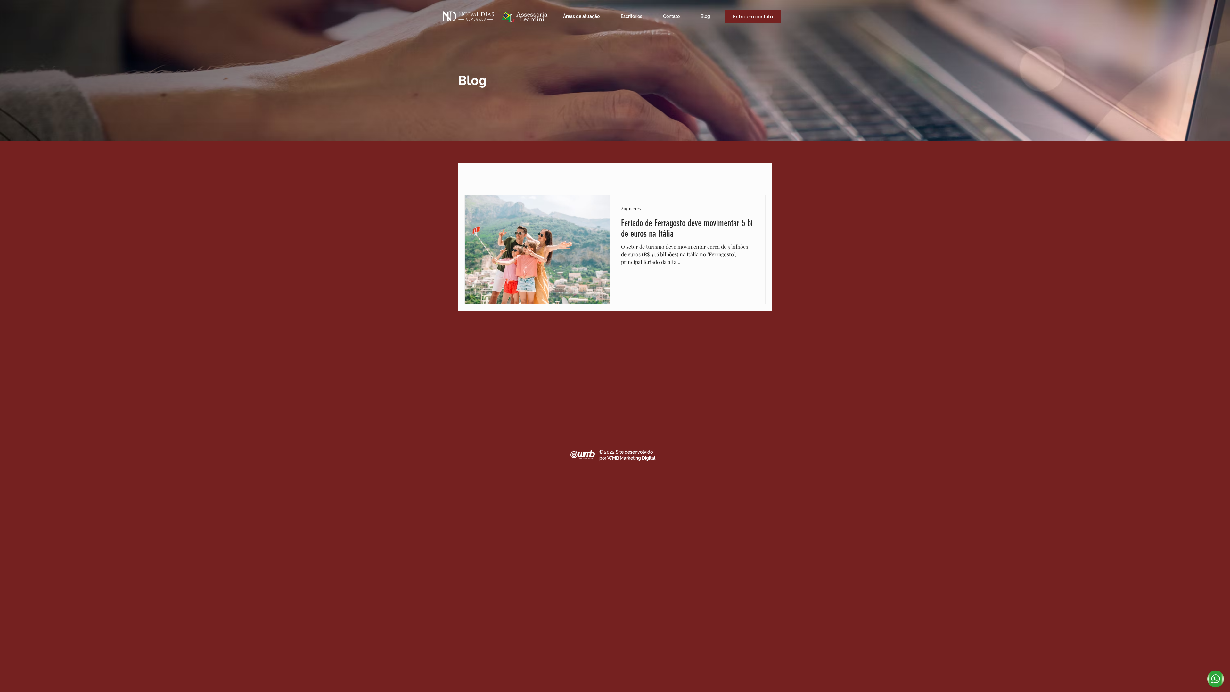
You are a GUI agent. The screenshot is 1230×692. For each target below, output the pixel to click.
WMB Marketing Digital (631, 458)
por (603, 458)
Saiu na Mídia (504, 175)
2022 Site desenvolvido (628, 452)
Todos (470, 175)
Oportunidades (604, 175)
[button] (757, 176)
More (730, 175)
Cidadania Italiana (653, 175)
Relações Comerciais (553, 175)
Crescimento (698, 175)
